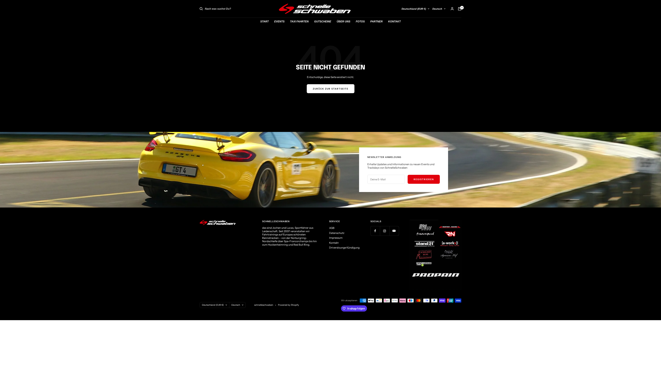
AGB (331, 228)
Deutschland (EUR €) (414, 8)
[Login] (452, 8)
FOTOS (360, 21)
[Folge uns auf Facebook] (375, 231)
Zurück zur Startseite (330, 88)
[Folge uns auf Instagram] (384, 231)
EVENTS (279, 21)
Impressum (336, 237)
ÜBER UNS (343, 21)
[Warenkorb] (459, 8)
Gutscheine (322, 21)
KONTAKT (394, 21)
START (264, 21)
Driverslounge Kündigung (344, 247)
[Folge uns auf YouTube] (394, 231)
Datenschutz (336, 233)
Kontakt (334, 242)
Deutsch (437, 8)
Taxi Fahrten (299, 21)
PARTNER (376, 21)
